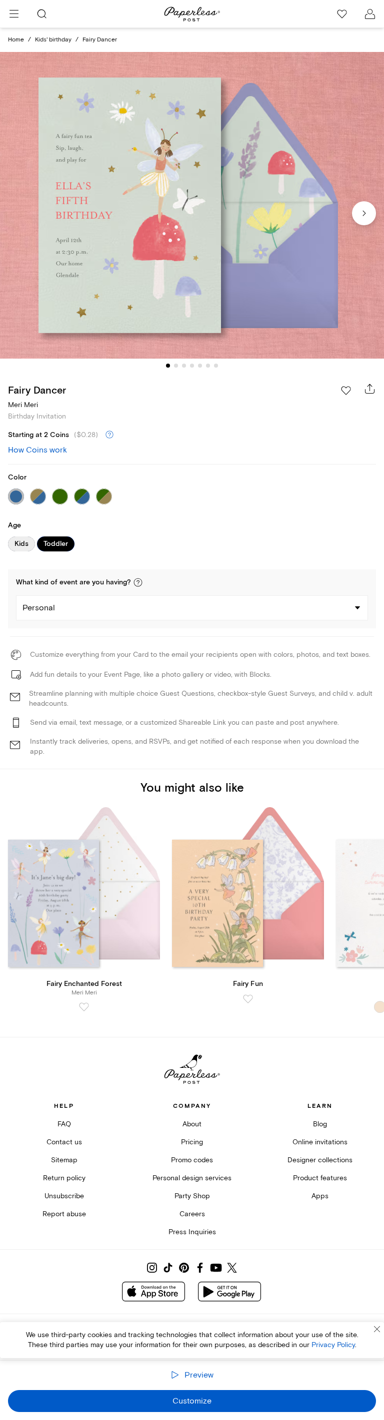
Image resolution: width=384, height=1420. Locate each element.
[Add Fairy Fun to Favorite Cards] (248, 999)
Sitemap (64, 1160)
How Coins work (37, 450)
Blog (320, 1124)
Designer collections (320, 1160)
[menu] (14, 14)
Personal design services (192, 1178)
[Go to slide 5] (200, 366)
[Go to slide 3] (184, 366)
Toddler (56, 543)
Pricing (192, 1142)
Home (16, 39)
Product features (320, 1178)
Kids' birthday (53, 39)
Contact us (64, 1142)
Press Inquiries (192, 1232)
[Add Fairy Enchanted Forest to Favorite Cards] (84, 1007)
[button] (138, 582)
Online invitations (320, 1142)
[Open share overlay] (370, 389)
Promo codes (192, 1160)
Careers (192, 1214)
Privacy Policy (333, 1345)
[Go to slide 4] (192, 366)
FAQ (64, 1124)
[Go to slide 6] (208, 366)
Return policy (64, 1178)
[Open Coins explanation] (109, 435)
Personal (38, 608)
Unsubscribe (64, 1196)
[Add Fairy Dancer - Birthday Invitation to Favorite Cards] (346, 391)
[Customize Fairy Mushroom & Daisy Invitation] (192, 205)
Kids (21, 543)
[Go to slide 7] (216, 366)
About (192, 1124)
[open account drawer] (370, 14)
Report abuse (64, 1214)
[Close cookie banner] (377, 1329)
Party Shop (192, 1196)
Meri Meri (23, 405)
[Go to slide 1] (168, 366)
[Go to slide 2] (176, 366)
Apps (320, 1196)
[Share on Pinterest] (184, 1268)
